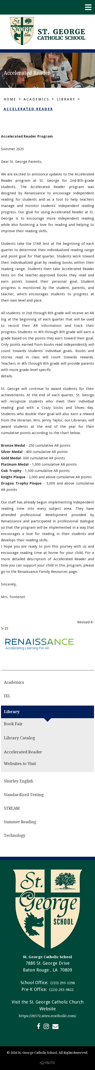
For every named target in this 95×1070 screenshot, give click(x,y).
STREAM (12, 808)
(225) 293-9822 (61, 990)
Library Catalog (19, 737)
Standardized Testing (24, 794)
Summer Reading (20, 822)
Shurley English (18, 781)
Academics (36, 99)
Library (66, 99)
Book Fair (13, 723)
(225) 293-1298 (62, 983)
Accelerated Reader (28, 109)
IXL (7, 696)
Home (10, 99)
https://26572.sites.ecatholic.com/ (47, 1016)
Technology (14, 835)
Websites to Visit (20, 763)
